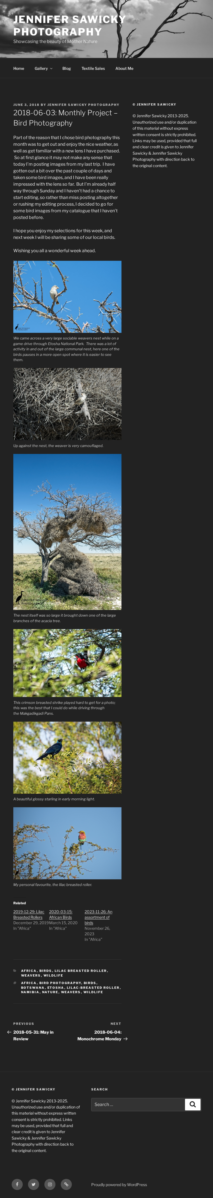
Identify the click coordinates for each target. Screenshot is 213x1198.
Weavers (71, 992)
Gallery (41, 68)
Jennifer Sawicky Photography (70, 25)
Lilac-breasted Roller (93, 988)
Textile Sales (93, 68)
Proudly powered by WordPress (119, 1184)
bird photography (60, 983)
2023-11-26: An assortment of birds (98, 917)
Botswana (33, 988)
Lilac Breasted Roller (81, 971)
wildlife (93, 992)
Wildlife (54, 975)
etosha (55, 988)
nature (50, 992)
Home (18, 68)
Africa (29, 971)
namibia (30, 992)
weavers (31, 975)
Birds (45, 971)
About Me (124, 68)
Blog (66, 68)
